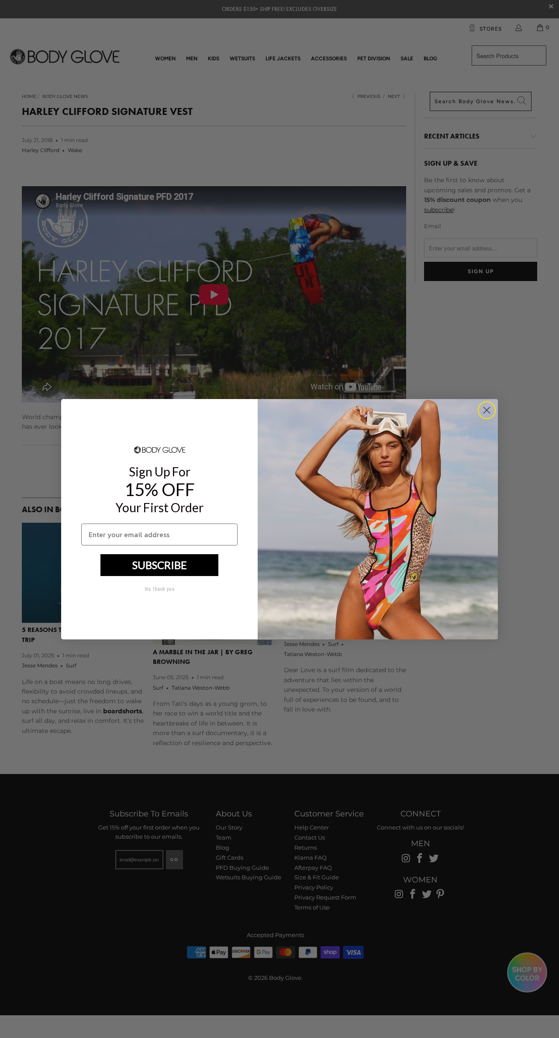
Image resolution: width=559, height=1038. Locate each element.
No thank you (159, 589)
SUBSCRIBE (159, 565)
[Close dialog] (486, 410)
